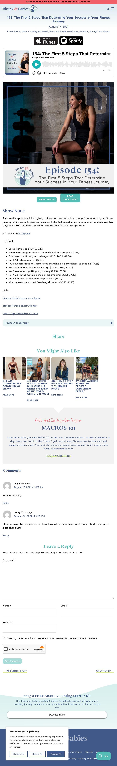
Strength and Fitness (100, 31)
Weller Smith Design (95, 758)
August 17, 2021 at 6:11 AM (28, 487)
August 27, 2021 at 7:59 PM (29, 516)
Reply (6, 503)
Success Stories (74, 752)
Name (7, 606)
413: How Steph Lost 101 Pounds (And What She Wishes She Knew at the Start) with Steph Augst (38, 387)
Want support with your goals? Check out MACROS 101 (58, 2)
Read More (8, 395)
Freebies (89, 752)
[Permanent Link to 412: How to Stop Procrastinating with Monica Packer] (62, 358)
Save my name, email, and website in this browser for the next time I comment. (52, 638)
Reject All (37, 754)
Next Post (103, 671)
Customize (18, 754)
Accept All (56, 754)
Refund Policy (70, 758)
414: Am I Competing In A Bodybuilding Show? (12, 384)
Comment (9, 560)
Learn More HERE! (58, 456)
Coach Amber (13, 31)
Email (65, 606)
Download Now (57, 715)
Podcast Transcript (17, 322)
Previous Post (16, 671)
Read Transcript (70, 198)
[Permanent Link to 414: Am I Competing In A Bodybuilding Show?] (14, 358)
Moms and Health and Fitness (64, 31)
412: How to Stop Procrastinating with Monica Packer (62, 384)
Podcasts (83, 31)
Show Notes (46, 199)
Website (7, 622)
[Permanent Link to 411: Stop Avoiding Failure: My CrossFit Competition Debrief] (87, 358)
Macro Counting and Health (35, 31)
